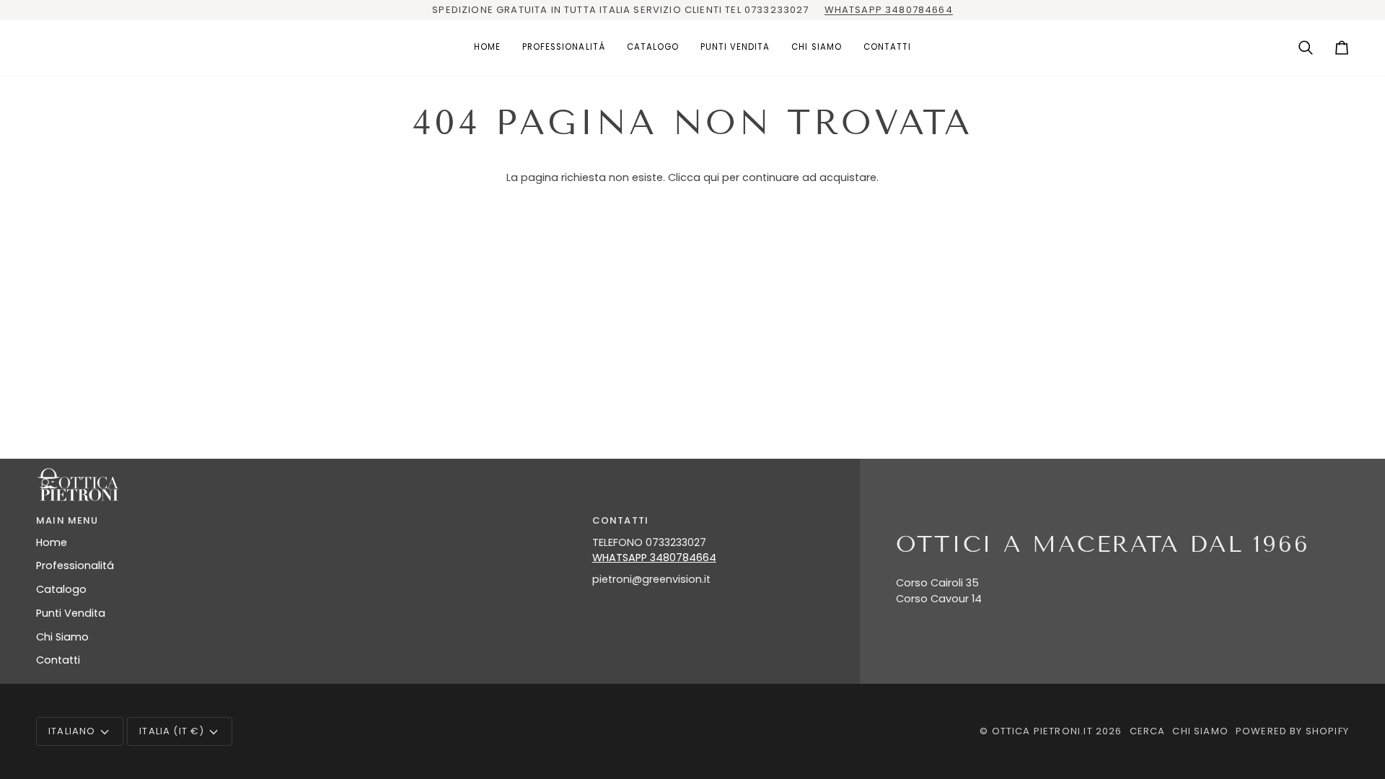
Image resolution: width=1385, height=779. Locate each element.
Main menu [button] (67, 520)
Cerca (1148, 731)
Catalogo (61, 589)
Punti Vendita (70, 613)
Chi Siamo (62, 637)
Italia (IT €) (171, 731)
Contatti (58, 660)
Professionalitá (75, 565)
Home (51, 542)
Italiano (71, 731)
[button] (563, 48)
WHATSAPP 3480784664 (889, 10)
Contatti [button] (620, 520)
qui (711, 177)
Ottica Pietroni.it (1042, 731)
